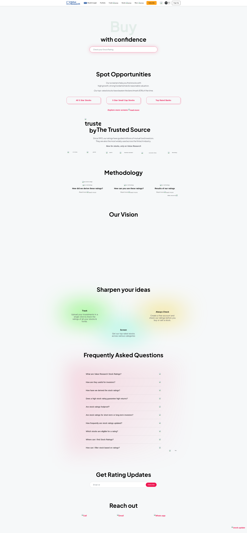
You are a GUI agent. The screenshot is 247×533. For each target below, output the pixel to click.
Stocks (124, 3)
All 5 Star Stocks (83, 100)
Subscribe (151, 3)
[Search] (161, 3)
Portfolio (102, 3)
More (136, 3)
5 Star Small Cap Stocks (123, 100)
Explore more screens (118, 110)
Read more (83, 192)
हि (169, 3)
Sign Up (176, 3)
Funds (111, 3)
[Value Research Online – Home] (73, 3)
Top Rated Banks (163, 100)
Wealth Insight (92, 3)
